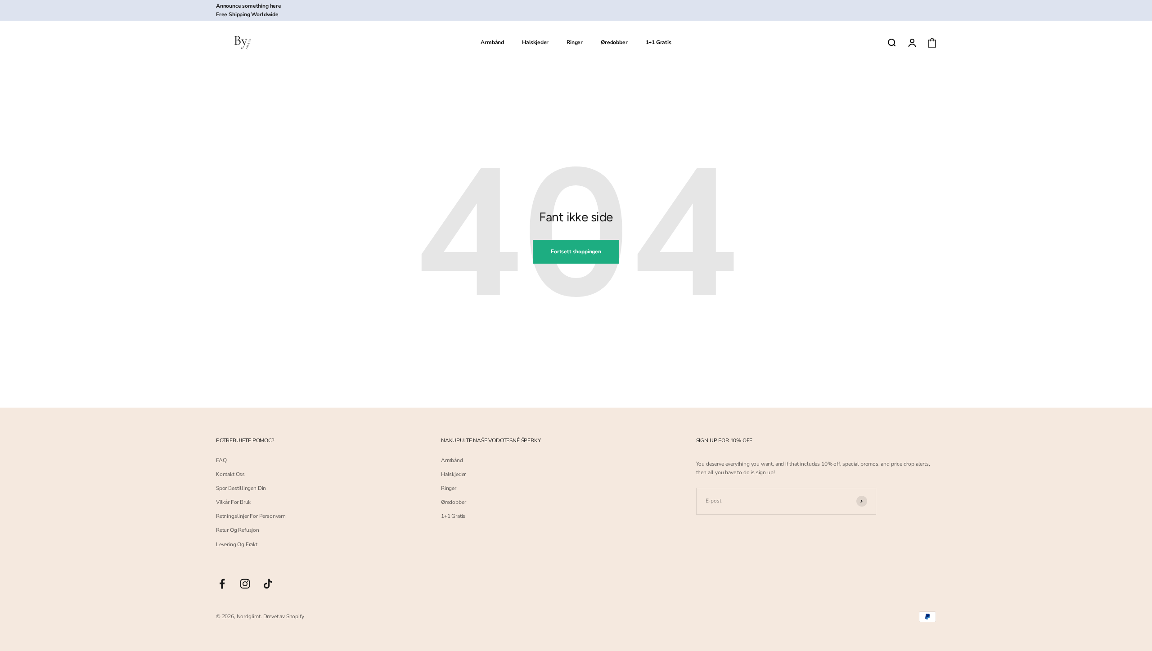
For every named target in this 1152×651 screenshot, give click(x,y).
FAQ (221, 460)
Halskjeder (535, 42)
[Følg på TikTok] (268, 584)
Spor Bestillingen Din (241, 488)
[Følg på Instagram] (245, 584)
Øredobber (614, 42)
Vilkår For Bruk (233, 502)
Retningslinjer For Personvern (251, 516)
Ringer (575, 42)
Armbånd (492, 42)
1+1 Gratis (658, 42)
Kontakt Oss (230, 474)
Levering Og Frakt (236, 544)
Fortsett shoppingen (576, 251)
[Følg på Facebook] (222, 584)
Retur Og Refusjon (237, 530)
